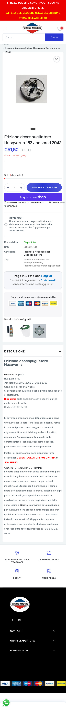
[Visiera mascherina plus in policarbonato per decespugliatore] (25, 331)
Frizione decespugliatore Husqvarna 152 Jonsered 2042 (32, 139)
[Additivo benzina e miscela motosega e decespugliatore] (11, 331)
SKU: (6, 246)
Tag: (6, 259)
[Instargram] (19, 619)
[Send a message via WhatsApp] (6, 702)
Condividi (12, 205)
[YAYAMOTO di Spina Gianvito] (32, 29)
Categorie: (10, 251)
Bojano (24, 504)
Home (6, 43)
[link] (56, 688)
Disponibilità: (11, 242)
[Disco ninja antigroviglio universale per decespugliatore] (39, 331)
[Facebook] (12, 619)
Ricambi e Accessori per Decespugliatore (37, 253)
